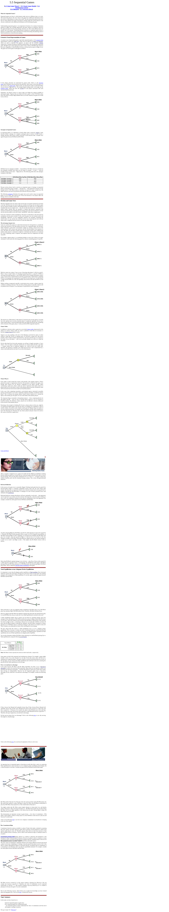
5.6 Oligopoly (15, 9)
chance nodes (30, 329)
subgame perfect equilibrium (22, 565)
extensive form (39, 40)
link (13, 819)
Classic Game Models (29, 6)
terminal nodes (4, 88)
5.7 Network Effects (26, 9)
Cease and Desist (5, 450)
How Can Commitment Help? (8, 836)
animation (10, 194)
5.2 (6, 6)
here (35, 715)
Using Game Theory (13, 6)
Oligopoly (13, 910)
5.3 (22, 6)
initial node (12, 85)
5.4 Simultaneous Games (27, 6)
